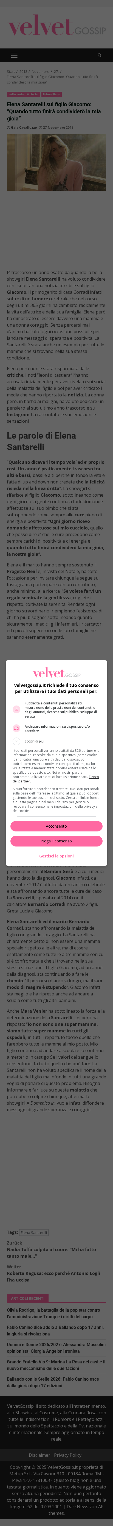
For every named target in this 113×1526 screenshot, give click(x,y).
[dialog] (57, 763)
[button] (57, 741)
